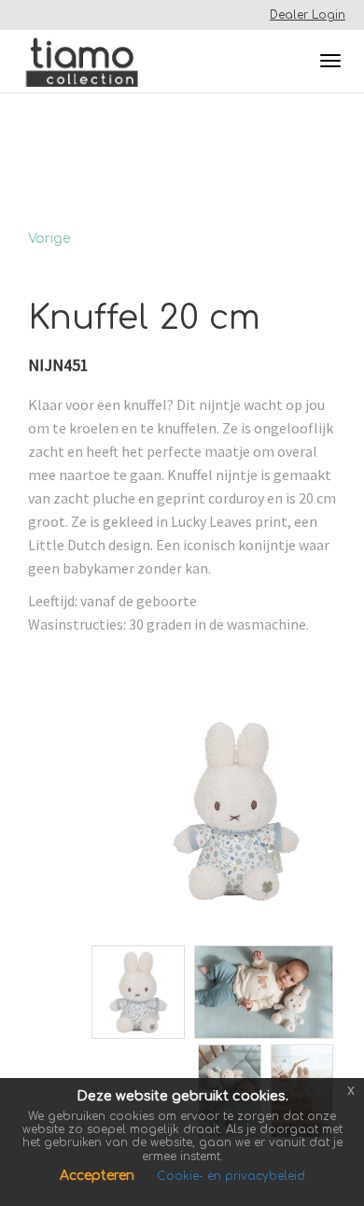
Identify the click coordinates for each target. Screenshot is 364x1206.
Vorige (49, 239)
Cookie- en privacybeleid (231, 1176)
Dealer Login (307, 14)
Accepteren (99, 1176)
